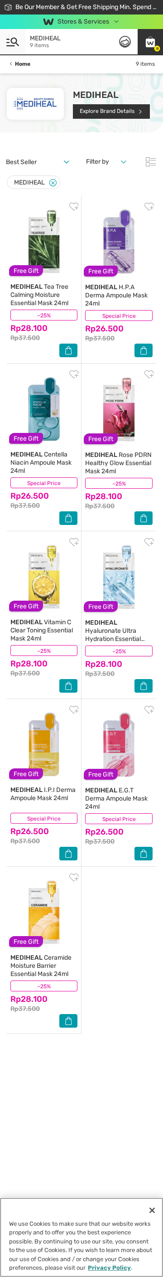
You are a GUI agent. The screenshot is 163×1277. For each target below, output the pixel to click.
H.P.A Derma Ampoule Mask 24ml (116, 295)
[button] (150, 41)
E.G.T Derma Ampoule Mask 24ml (116, 799)
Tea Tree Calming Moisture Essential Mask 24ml (39, 295)
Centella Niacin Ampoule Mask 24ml (41, 463)
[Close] (53, 183)
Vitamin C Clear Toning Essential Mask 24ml (41, 630)
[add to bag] (68, 350)
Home (22, 64)
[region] (81, 1237)
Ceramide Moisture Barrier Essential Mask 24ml (41, 966)
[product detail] (44, 241)
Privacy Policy (109, 1267)
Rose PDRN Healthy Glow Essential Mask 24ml (118, 463)
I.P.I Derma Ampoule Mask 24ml (43, 794)
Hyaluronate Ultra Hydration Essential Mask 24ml (113, 635)
